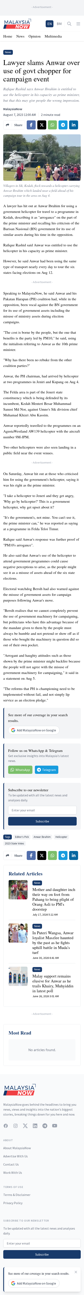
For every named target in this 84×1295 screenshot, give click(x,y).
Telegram (49, 770)
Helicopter (61, 837)
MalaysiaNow (12, 109)
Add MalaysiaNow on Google (36, 730)
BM (59, 23)
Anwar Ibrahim (42, 837)
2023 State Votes (14, 843)
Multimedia (53, 36)
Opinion (35, 36)
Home (7, 36)
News (20, 36)
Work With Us (12, 1173)
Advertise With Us (15, 1156)
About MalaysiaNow (17, 1148)
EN (49, 23)
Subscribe (42, 821)
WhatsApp (22, 770)
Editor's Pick (22, 837)
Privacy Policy (12, 1203)
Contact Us (11, 1164)
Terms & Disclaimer (16, 1195)
